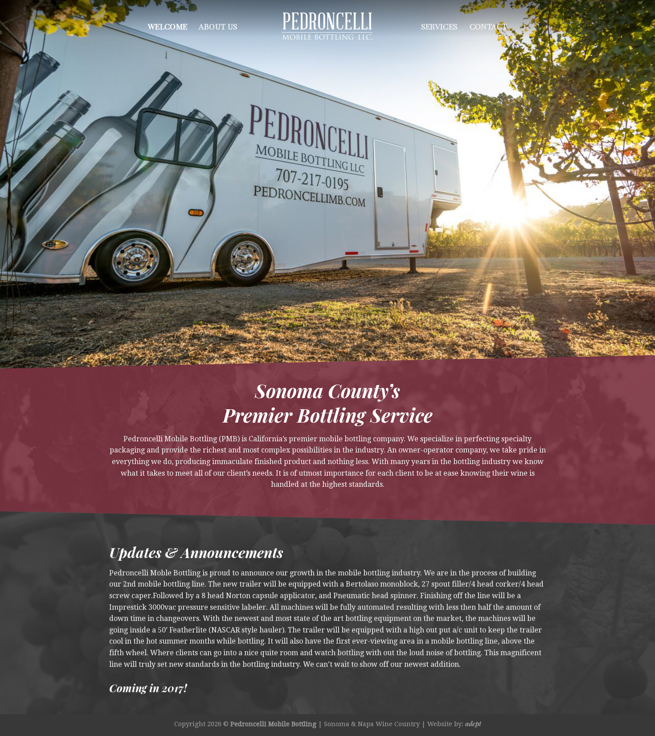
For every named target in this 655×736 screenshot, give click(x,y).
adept (473, 723)
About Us (218, 26)
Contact (488, 26)
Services (439, 26)
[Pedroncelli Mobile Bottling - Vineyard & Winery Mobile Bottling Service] (327, 26)
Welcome (167, 26)
